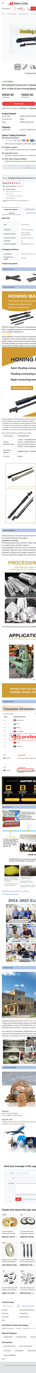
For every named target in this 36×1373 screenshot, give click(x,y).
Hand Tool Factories (9, 1346)
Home (3, 14)
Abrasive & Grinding (23, 14)
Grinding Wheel (7, 1337)
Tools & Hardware (11, 14)
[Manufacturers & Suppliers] (18, 3)
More (3, 1359)
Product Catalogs (29, 1306)
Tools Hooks (7, 1351)
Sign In (5, 200)
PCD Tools (5, 1313)
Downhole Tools (24, 1317)
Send (18, 1199)
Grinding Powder (21, 1337)
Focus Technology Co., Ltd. (24, 1365)
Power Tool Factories (25, 1346)
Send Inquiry (19, 104)
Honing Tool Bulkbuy (9, 1355)
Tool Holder (5, 1317)
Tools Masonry (19, 1351)
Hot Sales (5, 1310)
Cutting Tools (23, 1313)
